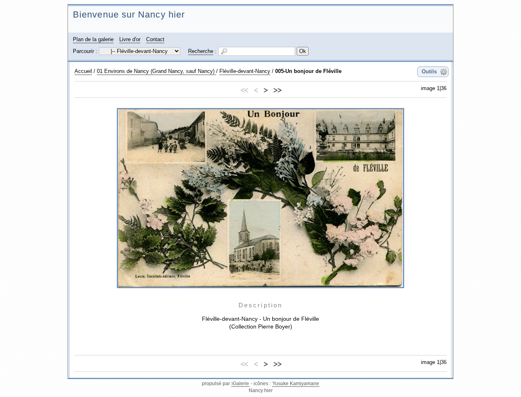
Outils (429, 71)
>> (277, 89)
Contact (155, 39)
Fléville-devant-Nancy (244, 71)
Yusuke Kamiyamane (295, 383)
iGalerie (240, 383)
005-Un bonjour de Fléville (308, 71)
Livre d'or (129, 39)
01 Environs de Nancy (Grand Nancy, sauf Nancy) (156, 71)
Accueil (83, 71)
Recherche (200, 51)
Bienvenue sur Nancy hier (129, 14)
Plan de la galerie (93, 39)
